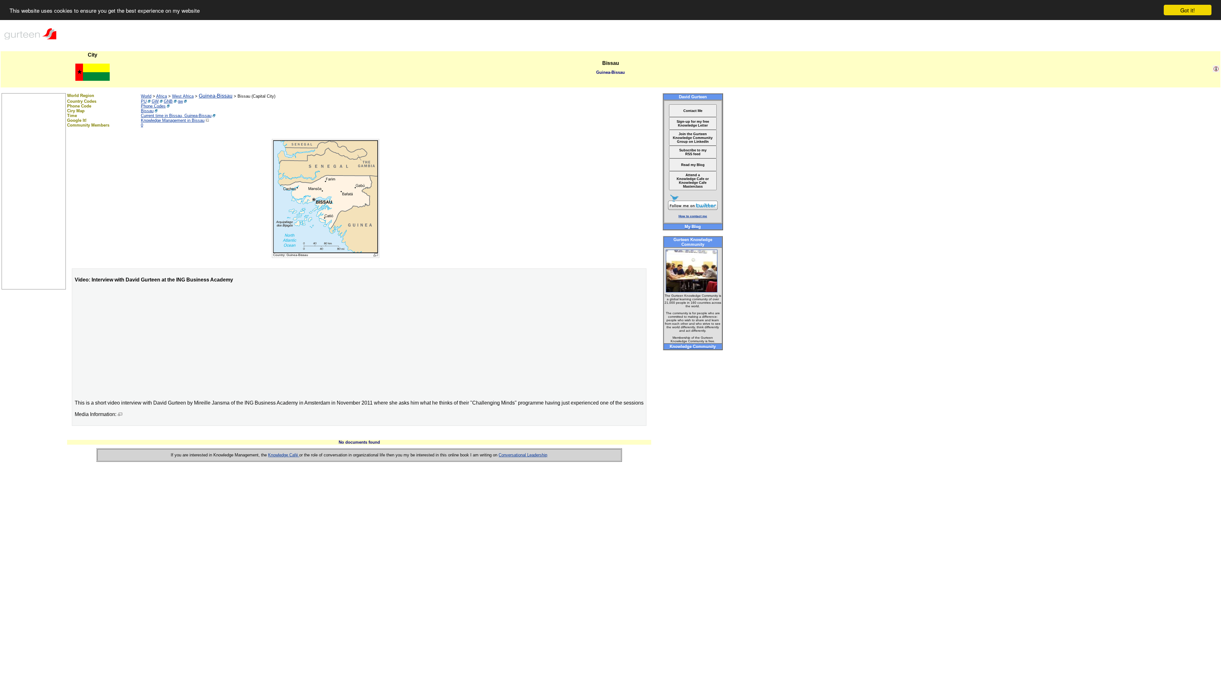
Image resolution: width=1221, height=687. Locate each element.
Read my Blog (693, 165)
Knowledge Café (283, 455)
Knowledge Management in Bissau (172, 120)
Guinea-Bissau (215, 96)
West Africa (183, 96)
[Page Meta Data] (1216, 70)
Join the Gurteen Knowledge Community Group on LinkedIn (693, 137)
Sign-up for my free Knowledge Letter (693, 123)
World (146, 96)
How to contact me (693, 216)
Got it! (1187, 10)
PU (144, 101)
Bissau (147, 110)
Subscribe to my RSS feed (693, 152)
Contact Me (692, 111)
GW (155, 101)
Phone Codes (153, 106)
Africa (161, 96)
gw (180, 101)
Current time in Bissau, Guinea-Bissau (176, 115)
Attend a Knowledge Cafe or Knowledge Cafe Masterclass (693, 180)
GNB (168, 101)
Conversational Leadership (523, 455)
